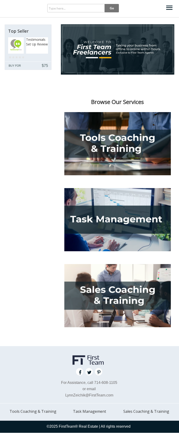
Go (112, 8)
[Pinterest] (98, 371)
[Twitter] (89, 371)
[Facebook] (79, 371)
